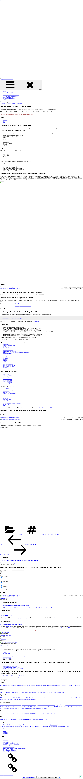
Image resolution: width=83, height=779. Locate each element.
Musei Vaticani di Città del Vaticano (46, 407)
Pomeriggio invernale (7, 658)
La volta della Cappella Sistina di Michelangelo (12, 318)
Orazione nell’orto (6, 404)
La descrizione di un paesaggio (9, 98)
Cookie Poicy (5, 740)
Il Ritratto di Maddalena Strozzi (9, 345)
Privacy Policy (6, 738)
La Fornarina (5, 367)
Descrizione (5, 120)
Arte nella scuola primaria (8, 749)
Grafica (4, 731)
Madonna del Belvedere (7, 381)
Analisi (4, 122)
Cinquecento (44, 534)
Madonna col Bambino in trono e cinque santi (12, 403)
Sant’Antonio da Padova (8, 400)
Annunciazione (6, 391)
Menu (40, 89)
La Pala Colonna (6, 398)
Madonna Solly (6, 374)
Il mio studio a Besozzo (7, 654)
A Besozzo (5, 652)
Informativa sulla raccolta (29, 777)
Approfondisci (36, 321)
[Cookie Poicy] (12, 772)
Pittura (20, 534)
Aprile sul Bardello (6, 653)
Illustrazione (5, 732)
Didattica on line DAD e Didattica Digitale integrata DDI (14, 748)
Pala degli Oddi (6, 388)
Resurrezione (5, 359)
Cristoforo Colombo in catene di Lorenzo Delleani (13, 668)
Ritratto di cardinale (7, 347)
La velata (4, 346)
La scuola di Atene (6, 344)
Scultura (4, 729)
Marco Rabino (19, 103)
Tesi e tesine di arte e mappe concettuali (11, 96)
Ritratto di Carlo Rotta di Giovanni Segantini (12, 677)
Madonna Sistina (6, 376)
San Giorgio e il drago (7, 355)
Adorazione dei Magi (7, 354)
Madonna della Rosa (7, 383)
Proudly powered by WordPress (6, 775)
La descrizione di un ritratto (8, 97)
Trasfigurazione (6, 360)
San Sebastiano (6, 361)
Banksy (55, 617)
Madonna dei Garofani (7, 380)
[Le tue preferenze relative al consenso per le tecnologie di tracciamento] (80, 776)
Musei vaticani (50, 534)
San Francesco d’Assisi (7, 402)
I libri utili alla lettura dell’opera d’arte (10, 93)
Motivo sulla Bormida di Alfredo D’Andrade (12, 665)
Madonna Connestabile (7, 379)
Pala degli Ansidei (6, 357)
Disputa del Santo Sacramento (9, 365)
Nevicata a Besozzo (7, 657)
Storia (4, 121)
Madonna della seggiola (7, 382)
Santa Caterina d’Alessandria (8, 366)
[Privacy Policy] (12, 762)
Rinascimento (56, 534)
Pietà (4, 405)
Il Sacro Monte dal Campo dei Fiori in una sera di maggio (14, 655)
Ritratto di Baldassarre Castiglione (10, 351)
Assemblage (5, 733)
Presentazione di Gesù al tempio (9, 393)
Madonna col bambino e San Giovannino (11, 348)
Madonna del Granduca (7, 377)
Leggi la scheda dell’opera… (24, 618)
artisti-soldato (8, 626)
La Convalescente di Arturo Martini (10, 666)
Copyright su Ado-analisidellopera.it (10, 751)
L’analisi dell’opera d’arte (8, 92)
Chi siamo (5, 91)
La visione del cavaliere (7, 358)
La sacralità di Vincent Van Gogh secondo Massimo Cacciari (16, 605)
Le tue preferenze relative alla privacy (47, 777)
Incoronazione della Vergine (8, 389)
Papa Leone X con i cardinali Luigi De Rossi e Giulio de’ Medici (16, 352)
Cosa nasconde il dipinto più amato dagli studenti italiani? (19, 560)
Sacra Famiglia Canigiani (8, 364)
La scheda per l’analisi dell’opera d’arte (11, 95)
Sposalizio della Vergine (7, 353)
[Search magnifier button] (1, 572)
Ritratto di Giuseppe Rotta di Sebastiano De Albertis (13, 675)
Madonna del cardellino (7, 375)
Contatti (4, 99)
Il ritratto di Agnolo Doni (8, 350)
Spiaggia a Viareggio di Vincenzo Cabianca (11, 667)
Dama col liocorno (6, 363)
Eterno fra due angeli (7, 399)
